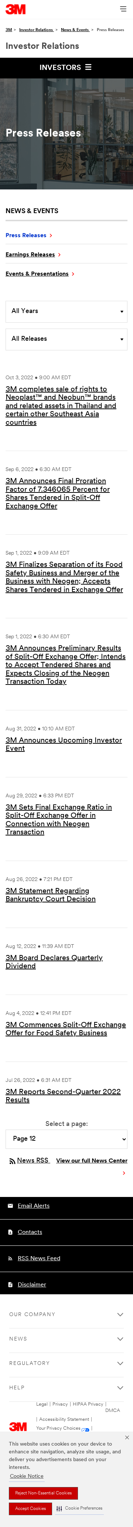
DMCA (112, 1410)
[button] (79, 1509)
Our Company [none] (32, 1315)
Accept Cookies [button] (30, 1509)
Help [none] (17, 1388)
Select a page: (66, 1124)
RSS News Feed (39, 1259)
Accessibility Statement (64, 1419)
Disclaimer (32, 1285)
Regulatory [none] (29, 1363)
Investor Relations (36, 30)
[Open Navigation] (123, 10)
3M (9, 30)
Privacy (60, 1404)
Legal (42, 1404)
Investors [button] (61, 68)
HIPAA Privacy (88, 1404)
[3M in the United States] (16, 9)
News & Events (75, 30)
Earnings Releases (30, 255)
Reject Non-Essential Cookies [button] (43, 1493)
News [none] (18, 1339)
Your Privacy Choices (58, 1428)
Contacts (30, 1232)
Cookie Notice (27, 1476)
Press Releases (26, 236)
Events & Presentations (37, 274)
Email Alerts (34, 1206)
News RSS (29, 1161)
